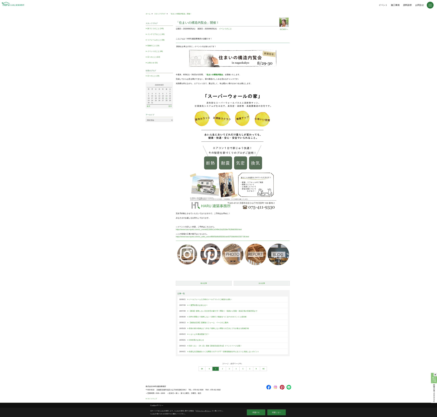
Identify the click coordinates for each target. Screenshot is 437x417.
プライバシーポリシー (203, 411)
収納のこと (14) (153, 46)
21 (166, 98)
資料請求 (407, 5)
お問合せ (419, 5)
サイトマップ (152, 399)
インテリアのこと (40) (155, 34)
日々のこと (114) (153, 57)
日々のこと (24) (153, 76)
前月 (148, 106)
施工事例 (395, 5)
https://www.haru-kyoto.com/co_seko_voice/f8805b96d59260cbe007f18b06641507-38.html (212, 237)
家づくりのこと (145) (155, 28)
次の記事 (262, 283)
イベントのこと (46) (155, 51)
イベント (383, 5)
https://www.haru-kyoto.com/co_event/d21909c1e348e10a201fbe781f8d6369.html (209, 229)
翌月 (170, 106)
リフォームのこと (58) (155, 40)
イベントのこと (225, 29)
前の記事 (204, 283)
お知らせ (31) (152, 63)
